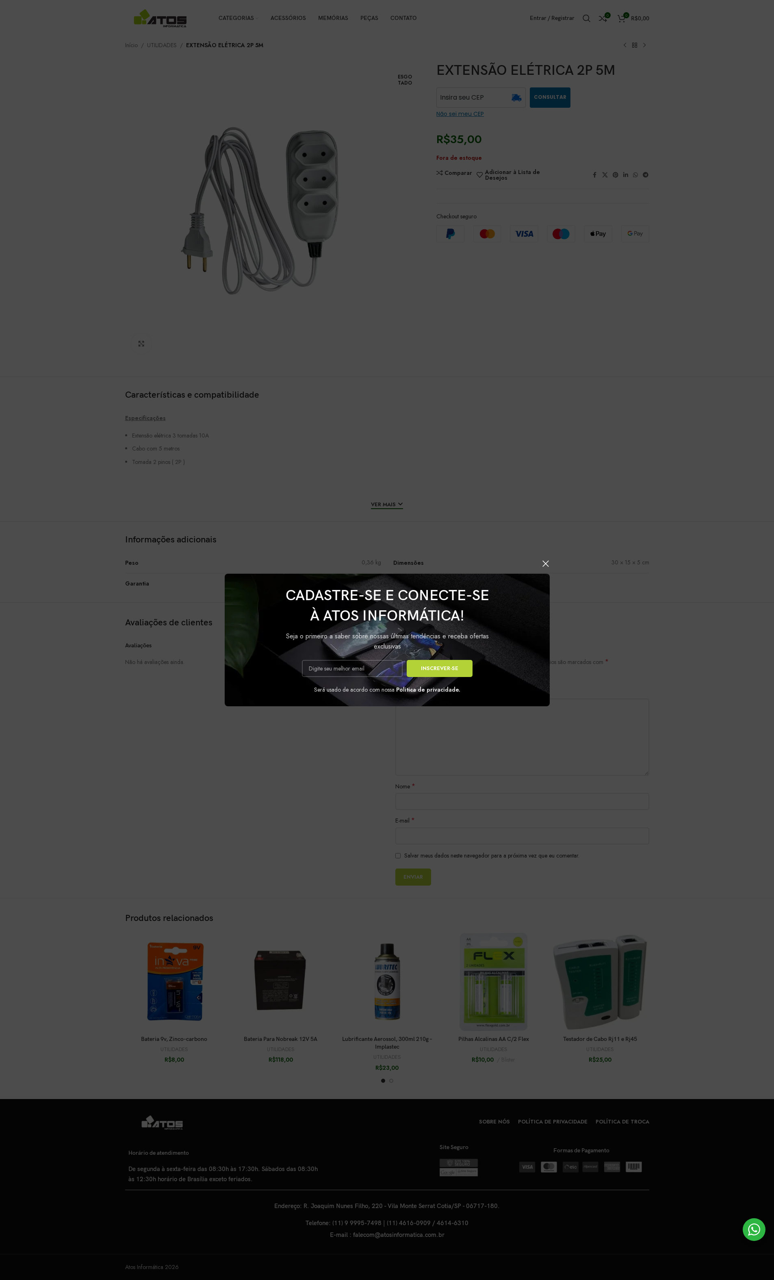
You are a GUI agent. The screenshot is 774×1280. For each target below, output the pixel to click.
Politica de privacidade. (428, 690)
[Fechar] (546, 563)
